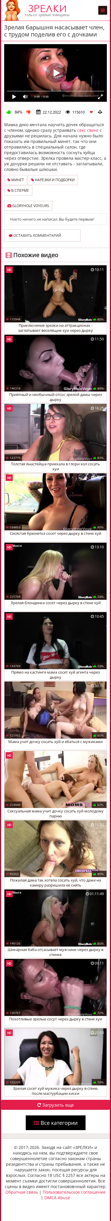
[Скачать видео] (100, 112)
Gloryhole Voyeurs (30, 205)
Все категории (58, 1122)
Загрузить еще (57, 1105)
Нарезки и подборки (54, 179)
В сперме (19, 190)
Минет (17, 179)
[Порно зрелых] (38, 10)
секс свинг (88, 130)
